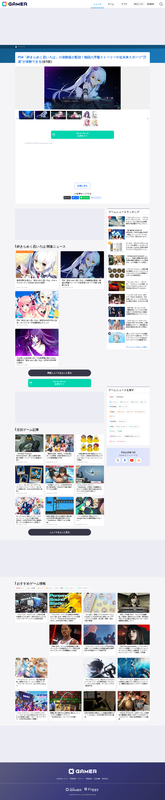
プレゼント (122, 441)
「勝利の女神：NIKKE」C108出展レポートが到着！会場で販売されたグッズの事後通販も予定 (59, 456)
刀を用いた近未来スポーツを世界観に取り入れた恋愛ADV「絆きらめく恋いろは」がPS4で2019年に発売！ (36, 360)
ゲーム (111, 4)
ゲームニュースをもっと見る (136, 347)
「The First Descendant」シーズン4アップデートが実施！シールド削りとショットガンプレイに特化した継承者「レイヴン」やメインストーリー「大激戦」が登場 (133, 649)
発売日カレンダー (116, 436)
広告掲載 (97, 779)
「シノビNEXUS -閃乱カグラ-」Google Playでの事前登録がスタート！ (89, 518)
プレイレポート (122, 426)
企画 (120, 431)
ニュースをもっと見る (60, 532)
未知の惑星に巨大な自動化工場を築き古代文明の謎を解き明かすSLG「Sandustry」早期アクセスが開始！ (59, 519)
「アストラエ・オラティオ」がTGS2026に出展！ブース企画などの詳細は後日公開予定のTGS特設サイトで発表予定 (99, 648)
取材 (112, 426)
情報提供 (89, 779)
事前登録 (120, 397)
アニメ (113, 416)
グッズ (131, 412)
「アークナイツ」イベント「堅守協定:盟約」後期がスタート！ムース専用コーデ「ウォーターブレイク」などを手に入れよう (31, 682)
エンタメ (121, 412)
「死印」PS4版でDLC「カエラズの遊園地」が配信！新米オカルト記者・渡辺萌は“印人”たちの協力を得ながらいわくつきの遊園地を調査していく (133, 617)
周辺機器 (113, 406)
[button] (17, 118)
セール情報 (31, 588)
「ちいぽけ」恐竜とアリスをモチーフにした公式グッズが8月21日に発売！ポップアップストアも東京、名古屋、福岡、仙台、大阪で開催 (99, 617)
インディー (114, 402)
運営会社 (105, 779)
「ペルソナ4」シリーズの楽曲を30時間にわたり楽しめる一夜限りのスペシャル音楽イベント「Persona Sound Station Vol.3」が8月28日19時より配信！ (65, 617)
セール (113, 441)
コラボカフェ (141, 412)
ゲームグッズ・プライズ (25, 252)
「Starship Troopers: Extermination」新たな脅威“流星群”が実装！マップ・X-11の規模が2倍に (29, 457)
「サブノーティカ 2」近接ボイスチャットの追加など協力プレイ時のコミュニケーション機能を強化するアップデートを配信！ (133, 681)
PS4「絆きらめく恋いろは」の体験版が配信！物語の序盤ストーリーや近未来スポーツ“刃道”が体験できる (81, 282)
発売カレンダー (138, 4)
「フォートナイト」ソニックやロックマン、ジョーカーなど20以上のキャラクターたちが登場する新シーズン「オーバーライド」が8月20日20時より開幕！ (31, 716)
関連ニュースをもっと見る (59, 372)
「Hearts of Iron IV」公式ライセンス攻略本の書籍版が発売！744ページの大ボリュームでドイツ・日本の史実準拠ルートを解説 (134, 716)
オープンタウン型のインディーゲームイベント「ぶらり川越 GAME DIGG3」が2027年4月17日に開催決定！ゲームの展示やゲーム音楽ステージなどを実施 (28, 520)
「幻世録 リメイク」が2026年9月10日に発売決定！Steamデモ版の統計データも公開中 (59, 487)
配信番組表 (150, 4)
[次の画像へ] (82, 87)
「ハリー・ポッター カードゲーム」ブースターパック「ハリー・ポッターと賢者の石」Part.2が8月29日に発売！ (29, 488)
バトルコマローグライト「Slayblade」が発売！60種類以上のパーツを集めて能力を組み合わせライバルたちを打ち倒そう (89, 488)
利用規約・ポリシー (77, 779)
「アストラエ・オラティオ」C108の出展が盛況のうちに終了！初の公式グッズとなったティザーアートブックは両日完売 (31, 616)
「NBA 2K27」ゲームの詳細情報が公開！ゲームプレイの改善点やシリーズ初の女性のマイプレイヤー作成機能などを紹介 (65, 648)
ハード (144, 402)
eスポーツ (123, 421)
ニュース (97, 4)
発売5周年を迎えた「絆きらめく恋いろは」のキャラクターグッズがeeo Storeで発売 (37, 281)
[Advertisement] (82, 26)
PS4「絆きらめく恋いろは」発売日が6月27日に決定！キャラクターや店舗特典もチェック (37, 321)
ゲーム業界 (60, 588)
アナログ (135, 402)
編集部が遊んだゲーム (132, 436)
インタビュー (135, 426)
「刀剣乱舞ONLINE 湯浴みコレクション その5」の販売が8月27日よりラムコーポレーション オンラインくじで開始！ (90, 457)
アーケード (125, 402)
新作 (112, 397)
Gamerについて (62, 779)
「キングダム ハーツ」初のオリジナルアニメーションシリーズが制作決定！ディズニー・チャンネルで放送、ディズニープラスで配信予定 (99, 682)
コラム (113, 431)
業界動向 (113, 421)
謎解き (113, 412)
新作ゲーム (21, 588)
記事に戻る (82, 185)
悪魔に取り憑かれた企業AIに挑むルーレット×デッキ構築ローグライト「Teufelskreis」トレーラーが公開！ (65, 715)
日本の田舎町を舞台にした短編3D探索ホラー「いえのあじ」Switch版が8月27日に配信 (99, 715)
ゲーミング (123, 406)
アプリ (124, 4)
